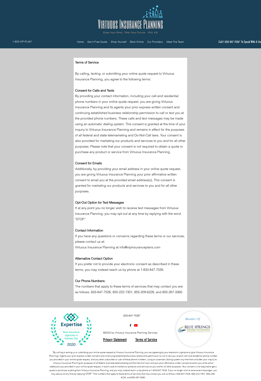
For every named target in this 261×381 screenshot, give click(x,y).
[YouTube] (136, 325)
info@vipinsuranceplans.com (139, 247)
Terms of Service (146, 339)
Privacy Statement (115, 339)
